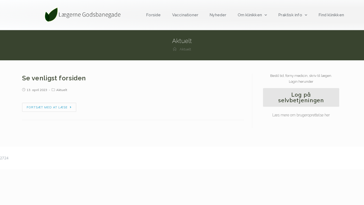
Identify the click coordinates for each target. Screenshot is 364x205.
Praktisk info (290, 15)
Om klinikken (250, 15)
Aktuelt (61, 90)
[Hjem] (174, 49)
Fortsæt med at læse (47, 107)
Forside (153, 15)
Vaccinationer (185, 15)
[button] (301, 97)
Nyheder (217, 15)
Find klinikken (331, 15)
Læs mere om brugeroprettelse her (301, 115)
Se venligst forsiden (54, 78)
